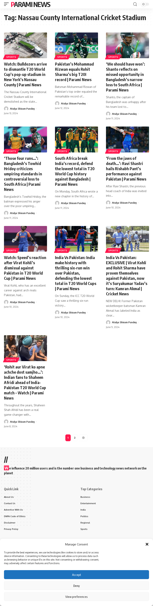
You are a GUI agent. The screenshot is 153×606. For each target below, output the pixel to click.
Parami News (30, 4)
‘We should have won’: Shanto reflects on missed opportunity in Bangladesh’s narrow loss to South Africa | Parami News (125, 76)
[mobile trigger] (7, 4)
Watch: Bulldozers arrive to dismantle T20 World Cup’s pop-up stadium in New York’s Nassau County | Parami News (25, 74)
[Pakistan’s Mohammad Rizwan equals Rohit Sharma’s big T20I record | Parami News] (76, 45)
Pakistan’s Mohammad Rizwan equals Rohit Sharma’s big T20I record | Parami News (74, 71)
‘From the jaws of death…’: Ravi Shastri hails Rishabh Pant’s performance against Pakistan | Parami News (126, 168)
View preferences (76, 596)
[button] (147, 544)
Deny (76, 585)
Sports (11, 57)
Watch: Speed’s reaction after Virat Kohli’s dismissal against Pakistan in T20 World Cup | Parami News (25, 268)
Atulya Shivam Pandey (22, 108)
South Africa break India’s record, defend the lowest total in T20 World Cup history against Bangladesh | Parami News (75, 171)
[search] (135, 4)
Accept (76, 575)
